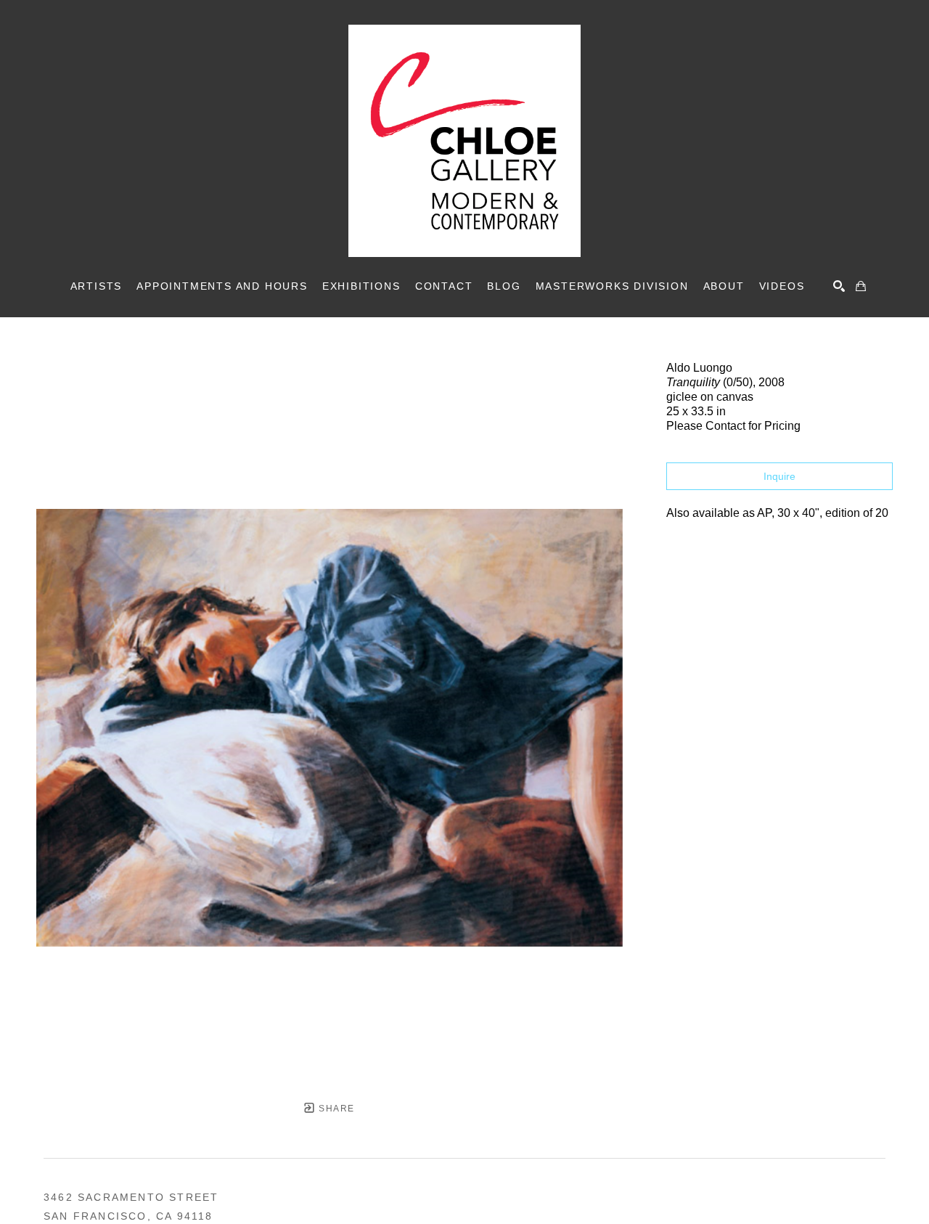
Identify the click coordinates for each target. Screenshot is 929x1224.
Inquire (779, 476)
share (335, 1108)
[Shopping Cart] (861, 286)
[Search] (839, 286)
